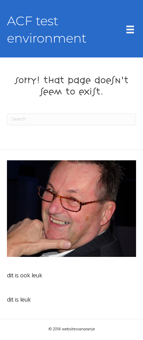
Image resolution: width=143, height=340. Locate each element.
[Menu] (130, 29)
